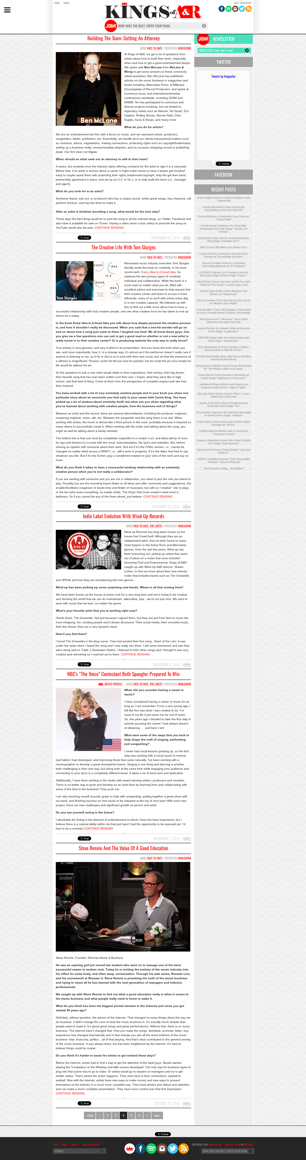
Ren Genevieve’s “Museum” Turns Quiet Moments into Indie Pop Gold (224, 321)
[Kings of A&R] (129, 1148)
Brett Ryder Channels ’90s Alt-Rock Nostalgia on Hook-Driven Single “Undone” (224, 414)
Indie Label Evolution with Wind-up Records (123, 516)
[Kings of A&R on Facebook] (222, 9)
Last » (157, 1115)
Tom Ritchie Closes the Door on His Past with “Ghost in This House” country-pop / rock (223, 283)
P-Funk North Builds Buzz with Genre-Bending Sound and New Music (224, 358)
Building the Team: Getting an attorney (123, 38)
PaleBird (248, 1144)
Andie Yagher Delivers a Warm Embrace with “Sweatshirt (223, 199)
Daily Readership (243, 3)
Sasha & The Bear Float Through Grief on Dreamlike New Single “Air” (223, 405)
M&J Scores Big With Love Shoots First (223, 247)
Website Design (232, 1144)
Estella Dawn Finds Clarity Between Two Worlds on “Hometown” (223, 293)
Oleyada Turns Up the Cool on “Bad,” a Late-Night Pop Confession (224, 395)
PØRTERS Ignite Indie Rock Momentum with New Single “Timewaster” (223, 339)
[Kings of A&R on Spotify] (228, 9)
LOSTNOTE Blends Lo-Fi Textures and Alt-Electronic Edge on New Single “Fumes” (223, 274)
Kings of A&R (215, 1144)
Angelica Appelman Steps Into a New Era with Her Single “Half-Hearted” (223, 442)
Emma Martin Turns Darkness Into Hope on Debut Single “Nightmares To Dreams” (223, 376)
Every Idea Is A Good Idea (158, 272)
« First (90, 1115)
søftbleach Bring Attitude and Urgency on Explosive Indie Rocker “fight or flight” (223, 386)
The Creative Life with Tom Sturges (123, 247)
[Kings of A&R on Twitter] (242, 9)
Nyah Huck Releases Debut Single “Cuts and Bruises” (223, 451)
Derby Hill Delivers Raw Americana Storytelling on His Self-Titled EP (224, 209)
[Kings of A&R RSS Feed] (248, 9)
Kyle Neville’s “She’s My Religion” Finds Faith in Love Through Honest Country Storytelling (224, 311)
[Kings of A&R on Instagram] (235, 9)
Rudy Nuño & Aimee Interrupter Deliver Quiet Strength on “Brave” (223, 423)
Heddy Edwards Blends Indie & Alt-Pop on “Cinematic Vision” (223, 432)
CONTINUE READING (109, 227)
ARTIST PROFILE (113, 684)
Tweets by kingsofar (223, 76)
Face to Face (154, 48)
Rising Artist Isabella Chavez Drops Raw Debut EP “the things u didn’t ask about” (223, 367)
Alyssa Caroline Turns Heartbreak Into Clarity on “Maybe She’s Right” (224, 302)
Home (57, 3)
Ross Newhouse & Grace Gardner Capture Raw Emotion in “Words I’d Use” (223, 349)
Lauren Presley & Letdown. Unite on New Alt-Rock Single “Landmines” (223, 330)
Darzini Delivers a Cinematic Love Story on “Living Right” (223, 218)
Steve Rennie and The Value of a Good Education (123, 848)
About (66, 3)
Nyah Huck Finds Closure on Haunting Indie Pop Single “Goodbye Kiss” (223, 240)
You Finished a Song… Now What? (224, 468)
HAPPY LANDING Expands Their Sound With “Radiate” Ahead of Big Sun (223, 461)
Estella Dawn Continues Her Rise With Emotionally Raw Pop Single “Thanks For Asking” (224, 228)
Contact (75, 1144)
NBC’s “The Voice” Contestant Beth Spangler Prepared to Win (123, 674)
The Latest (156, 526)
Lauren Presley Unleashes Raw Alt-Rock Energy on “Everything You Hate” (223, 255)
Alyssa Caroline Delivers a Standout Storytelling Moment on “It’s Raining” (223, 265)
